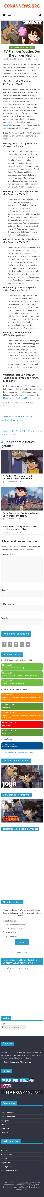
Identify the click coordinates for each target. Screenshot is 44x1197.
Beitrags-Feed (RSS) (9, 1166)
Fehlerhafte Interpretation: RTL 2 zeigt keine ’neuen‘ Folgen (20, 528)
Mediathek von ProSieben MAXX (16, 398)
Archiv (3, 1024)
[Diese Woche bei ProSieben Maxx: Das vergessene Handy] (22, 488)
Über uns (4, 1150)
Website (4, 618)
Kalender (21, 128)
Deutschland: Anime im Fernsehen (21, 47)
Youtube (4, 1132)
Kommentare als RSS (9, 1170)
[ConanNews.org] (4, 14)
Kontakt (4, 1158)
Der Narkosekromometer (15, 924)
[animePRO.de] (6, 1085)
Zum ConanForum (8, 1116)
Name (4, 590)
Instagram (5, 1120)
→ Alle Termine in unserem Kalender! (17, 752)
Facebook (5, 1128)
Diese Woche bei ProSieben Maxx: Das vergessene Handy (21, 514)
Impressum (5, 1162)
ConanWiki (7, 125)
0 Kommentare (33, 59)
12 (22, 532)
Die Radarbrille (10, 932)
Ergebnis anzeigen (22, 952)
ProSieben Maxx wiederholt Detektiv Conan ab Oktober (17, 477)
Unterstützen (6, 1154)
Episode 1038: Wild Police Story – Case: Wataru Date (21, 432)
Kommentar (7, 554)
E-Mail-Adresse (8, 604)
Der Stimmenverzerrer (13, 928)
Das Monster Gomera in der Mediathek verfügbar (17, 418)
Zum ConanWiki (7, 1112)
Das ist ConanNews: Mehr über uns (18, 1062)
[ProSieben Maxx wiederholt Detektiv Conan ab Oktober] (22, 451)
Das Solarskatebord (12, 921)
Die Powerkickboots (13, 936)
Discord (4, 1124)
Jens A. (22, 59)
